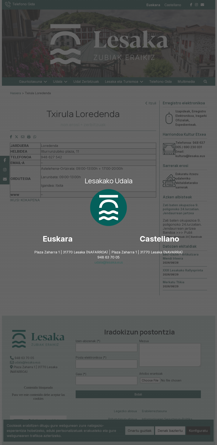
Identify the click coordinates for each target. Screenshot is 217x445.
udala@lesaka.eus (108, 262)
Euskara (58, 238)
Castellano (159, 238)
